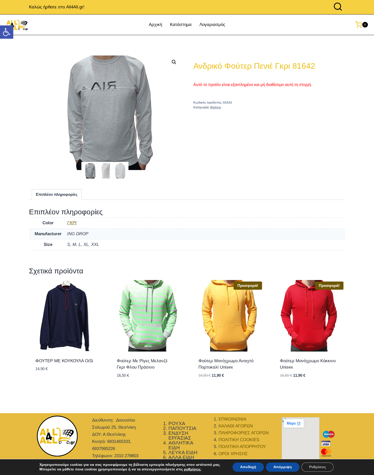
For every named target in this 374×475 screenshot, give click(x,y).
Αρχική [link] (155, 24)
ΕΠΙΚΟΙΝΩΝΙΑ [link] (232, 419)
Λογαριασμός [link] (212, 24)
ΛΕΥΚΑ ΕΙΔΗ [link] (182, 452)
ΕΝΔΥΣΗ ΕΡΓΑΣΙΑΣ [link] (179, 435)
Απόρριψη (283, 467)
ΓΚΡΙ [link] (72, 222)
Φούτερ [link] (215, 107)
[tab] (57, 194)
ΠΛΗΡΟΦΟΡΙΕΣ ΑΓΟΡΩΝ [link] (244, 432)
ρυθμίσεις (192, 469)
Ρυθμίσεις (317, 467)
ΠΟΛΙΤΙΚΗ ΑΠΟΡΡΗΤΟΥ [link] (242, 446)
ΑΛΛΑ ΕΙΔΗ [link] (181, 457)
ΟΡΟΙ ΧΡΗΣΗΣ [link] (233, 453)
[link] (6, 32)
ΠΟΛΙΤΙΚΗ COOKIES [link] (239, 439)
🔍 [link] (174, 62)
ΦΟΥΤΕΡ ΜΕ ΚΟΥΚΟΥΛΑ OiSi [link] (64, 360)
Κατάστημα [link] (181, 24)
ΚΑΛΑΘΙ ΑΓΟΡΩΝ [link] (236, 426)
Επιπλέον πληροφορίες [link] (57, 194)
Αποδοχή (248, 467)
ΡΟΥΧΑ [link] (176, 423)
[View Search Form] (338, 7)
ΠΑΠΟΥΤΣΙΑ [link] (182, 428)
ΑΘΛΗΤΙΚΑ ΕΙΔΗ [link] (180, 445)
